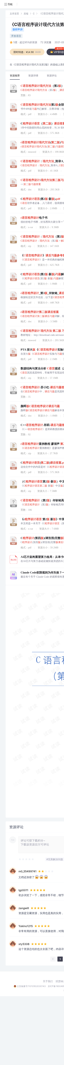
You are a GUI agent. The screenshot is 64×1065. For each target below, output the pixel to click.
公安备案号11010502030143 (31, 986)
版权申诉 (18, 29)
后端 (26, 13)
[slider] (26, 859)
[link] (14, 13)
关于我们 (48, 981)
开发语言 (16, 35)
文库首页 (14, 13)
